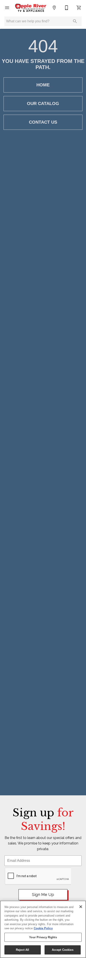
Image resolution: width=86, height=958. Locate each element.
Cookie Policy (43, 928)
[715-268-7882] (66, 7)
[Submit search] (75, 21)
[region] (43, 929)
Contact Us (43, 122)
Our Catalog (43, 103)
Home (43, 84)
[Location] (54, 7)
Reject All (22, 949)
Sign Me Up (43, 894)
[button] (7, 7)
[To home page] (30, 7)
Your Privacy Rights (43, 937)
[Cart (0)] (79, 7)
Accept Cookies (62, 949)
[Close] (81, 907)
